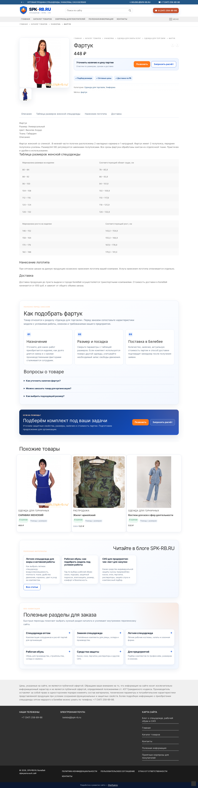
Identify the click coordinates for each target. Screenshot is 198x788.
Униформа (55, 24)
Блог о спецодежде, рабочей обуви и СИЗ (157, 719)
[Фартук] (172, 45)
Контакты (147, 741)
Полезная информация (154, 748)
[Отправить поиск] (130, 10)
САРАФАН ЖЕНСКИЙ (30, 515)
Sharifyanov (113, 785)
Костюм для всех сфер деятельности (150, 515)
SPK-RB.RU (38, 10)
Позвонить (142, 64)
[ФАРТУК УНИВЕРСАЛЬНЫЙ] (177, 45)
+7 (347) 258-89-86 (170, 2)
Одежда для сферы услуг (129, 38)
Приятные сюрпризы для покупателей (155, 756)
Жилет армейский (84, 515)
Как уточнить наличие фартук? (43, 380)
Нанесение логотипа (96, 113)
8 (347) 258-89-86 (167, 10)
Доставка (116, 113)
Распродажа (81, 510)
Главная (24, 24)
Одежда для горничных (33, 510)
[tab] (26, 113)
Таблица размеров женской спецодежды (58, 113)
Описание (26, 113)
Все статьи (32, 587)
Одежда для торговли (154, 38)
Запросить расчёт (164, 64)
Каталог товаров (39, 24)
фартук (84, 92)
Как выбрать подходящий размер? (45, 396)
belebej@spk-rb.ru (140, 2)
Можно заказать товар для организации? (48, 388)
